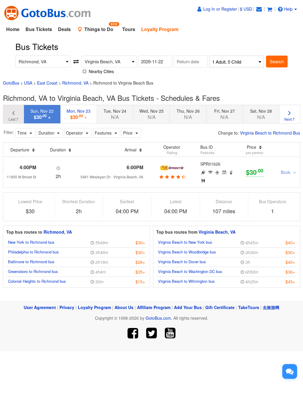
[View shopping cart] (269, 9)
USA (28, 83)
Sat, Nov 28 (261, 114)
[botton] (171, 177)
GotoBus (11, 83)
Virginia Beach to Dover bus (182, 261)
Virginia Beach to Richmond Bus (270, 133)
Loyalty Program (94, 307)
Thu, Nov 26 (188, 114)
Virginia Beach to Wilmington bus (186, 281)
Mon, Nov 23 (79, 114)
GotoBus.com (158, 318)
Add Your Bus (188, 307)
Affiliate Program (153, 307)
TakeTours (248, 307)
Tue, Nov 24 (115, 114)
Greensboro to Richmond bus (33, 271)
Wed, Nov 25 (151, 114)
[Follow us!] (151, 333)
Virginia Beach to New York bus (185, 242)
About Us (124, 307)
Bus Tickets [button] (38, 29)
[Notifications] (259, 9)
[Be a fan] (133, 333)
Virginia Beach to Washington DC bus (190, 271)
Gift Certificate (220, 307)
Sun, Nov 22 (42, 114)
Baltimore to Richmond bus (31, 261)
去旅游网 (271, 307)
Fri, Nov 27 (224, 114)
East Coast (47, 83)
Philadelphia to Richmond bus (33, 252)
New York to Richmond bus (31, 242)
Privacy (66, 307)
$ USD (246, 9)
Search (277, 61)
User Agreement (40, 307)
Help (288, 9)
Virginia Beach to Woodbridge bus (187, 252)
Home (13, 29)
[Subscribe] (170, 333)
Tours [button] (128, 29)
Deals (64, 29)
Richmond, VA (75, 83)
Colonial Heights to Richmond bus (37, 281)
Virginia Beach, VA (217, 232)
